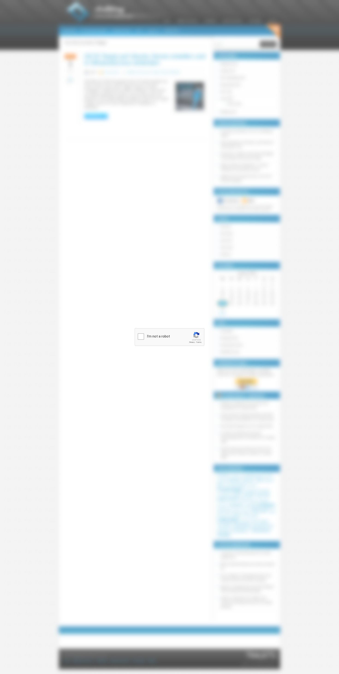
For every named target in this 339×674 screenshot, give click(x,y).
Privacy (192, 342)
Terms (199, 342)
